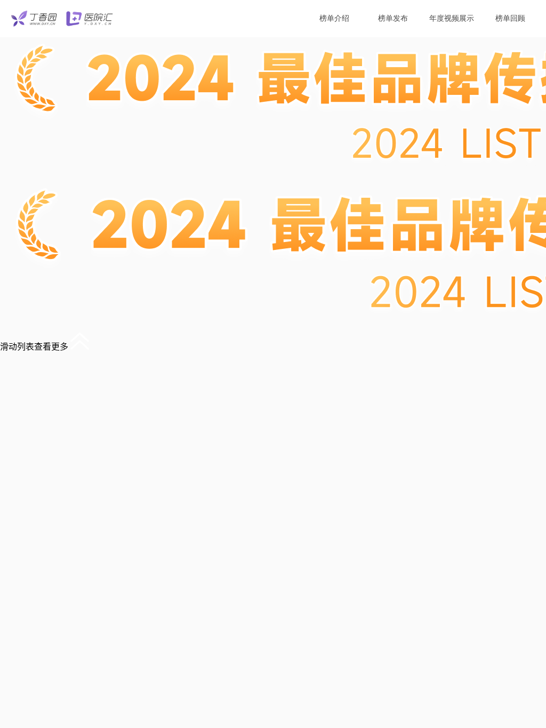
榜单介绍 (334, 18)
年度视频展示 (451, 18)
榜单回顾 (510, 18)
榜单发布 (393, 18)
